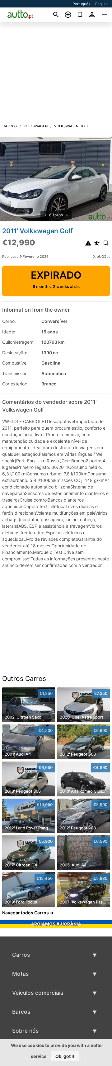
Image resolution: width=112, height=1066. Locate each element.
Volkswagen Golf (71, 126)
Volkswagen (35, 126)
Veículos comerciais (37, 992)
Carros (9, 126)
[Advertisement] (56, 74)
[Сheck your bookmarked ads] (80, 15)
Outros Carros (24, 678)
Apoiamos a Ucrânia (56, 924)
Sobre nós (25, 1030)
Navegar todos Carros (25, 912)
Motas (20, 973)
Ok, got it (64, 1056)
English (101, 4)
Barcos (21, 1011)
